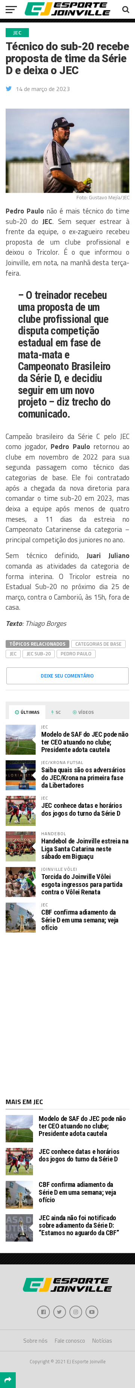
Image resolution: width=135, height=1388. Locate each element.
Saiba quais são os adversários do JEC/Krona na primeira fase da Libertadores (83, 777)
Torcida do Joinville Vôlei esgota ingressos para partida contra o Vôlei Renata (81, 884)
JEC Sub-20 (39, 653)
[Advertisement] (67, 1014)
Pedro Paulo (76, 653)
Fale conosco (70, 1340)
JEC (13, 653)
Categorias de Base (98, 644)
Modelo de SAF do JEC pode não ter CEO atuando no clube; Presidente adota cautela (84, 741)
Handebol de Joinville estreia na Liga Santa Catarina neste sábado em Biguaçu (84, 848)
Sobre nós (35, 1340)
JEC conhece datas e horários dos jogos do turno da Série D (81, 809)
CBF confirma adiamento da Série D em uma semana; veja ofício (79, 919)
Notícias (102, 1340)
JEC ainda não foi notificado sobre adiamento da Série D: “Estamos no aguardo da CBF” (79, 1225)
